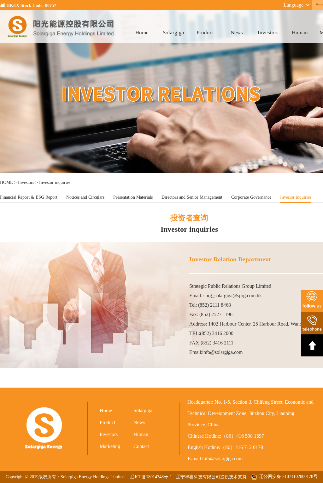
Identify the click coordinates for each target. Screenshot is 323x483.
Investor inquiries (295, 197)
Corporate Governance (251, 197)
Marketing (110, 446)
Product (205, 33)
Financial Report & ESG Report (28, 197)
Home (142, 33)
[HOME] (61, 41)
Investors (268, 33)
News (237, 33)
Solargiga (173, 33)
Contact (141, 446)
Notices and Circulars (85, 197)
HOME (6, 182)
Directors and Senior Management (192, 197)
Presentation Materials (133, 197)
